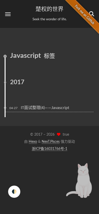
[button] (8, 14)
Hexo (33, 142)
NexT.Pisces (51, 142)
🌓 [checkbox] (14, 192)
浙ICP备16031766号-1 (49, 149)
